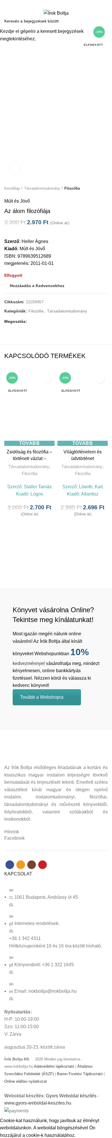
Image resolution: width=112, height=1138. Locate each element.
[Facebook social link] (46, 3)
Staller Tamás (38, 486)
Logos (36, 493)
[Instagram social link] (59, 3)
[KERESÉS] (104, 21)
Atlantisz (90, 493)
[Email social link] (52, 3)
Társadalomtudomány (28, 466)
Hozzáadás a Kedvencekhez (47, 378)
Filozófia (29, 473)
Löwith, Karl (91, 486)
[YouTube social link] (66, 3)
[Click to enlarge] (14, 168)
